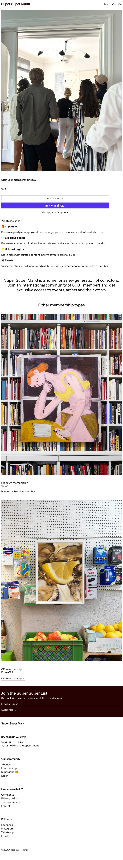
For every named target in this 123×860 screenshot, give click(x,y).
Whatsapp (7, 832)
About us (6, 764)
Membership (9, 768)
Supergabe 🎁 (9, 771)
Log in (4, 775)
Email (4, 836)
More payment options (55, 212)
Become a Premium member (18, 491)
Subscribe (7, 709)
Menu (107, 4)
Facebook (7, 824)
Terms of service (10, 802)
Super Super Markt (18, 850)
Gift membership (11, 678)
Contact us (7, 794)
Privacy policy (9, 798)
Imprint (5, 805)
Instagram (7, 828)
